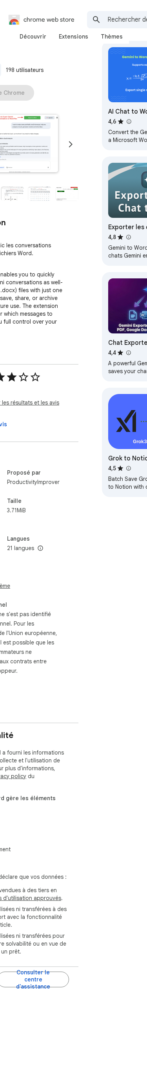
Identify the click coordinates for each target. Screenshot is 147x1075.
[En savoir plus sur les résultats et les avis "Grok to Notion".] (128, 468)
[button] (12, 193)
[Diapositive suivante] (70, 144)
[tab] (33, 36)
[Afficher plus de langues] (40, 548)
